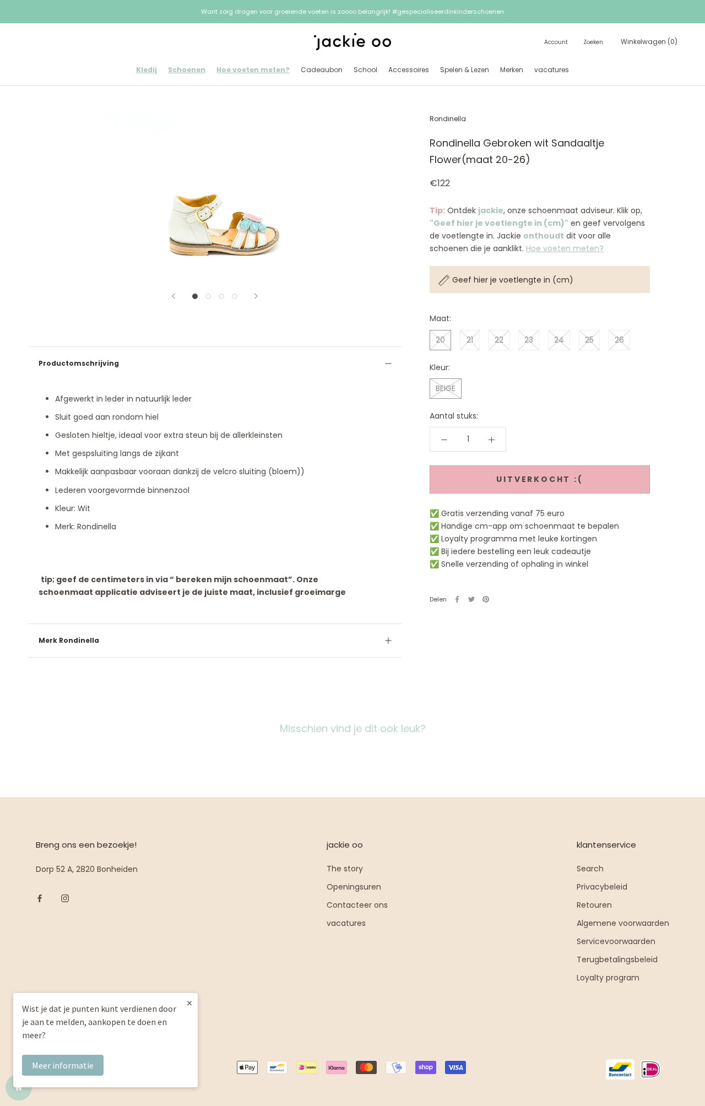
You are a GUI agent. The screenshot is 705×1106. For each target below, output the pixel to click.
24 (559, 339)
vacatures (551, 69)
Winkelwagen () (649, 42)
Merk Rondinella (69, 640)
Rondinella (448, 118)
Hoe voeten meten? (253, 69)
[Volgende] (256, 296)
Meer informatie (63, 1065)
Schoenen (186, 69)
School (365, 69)
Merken (511, 69)
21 (470, 339)
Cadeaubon (322, 69)
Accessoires (408, 69)
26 (619, 339)
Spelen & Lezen (464, 69)
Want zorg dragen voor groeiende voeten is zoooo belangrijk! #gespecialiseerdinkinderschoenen (352, 11)
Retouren (594, 904)
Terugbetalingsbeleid (617, 959)
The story (345, 868)
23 (528, 339)
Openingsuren (354, 886)
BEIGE (445, 388)
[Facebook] (457, 599)
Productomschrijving (79, 363)
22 (499, 339)
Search (590, 868)
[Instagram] (65, 898)
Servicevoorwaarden (616, 941)
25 (589, 339)
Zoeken (593, 43)
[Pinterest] (485, 599)
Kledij (146, 69)
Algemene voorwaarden (623, 923)
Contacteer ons (357, 904)
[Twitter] (471, 599)
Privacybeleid (602, 886)
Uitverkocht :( (539, 479)
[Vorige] (173, 296)
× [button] (189, 1003)
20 (440, 339)
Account (556, 43)
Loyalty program (608, 977)
